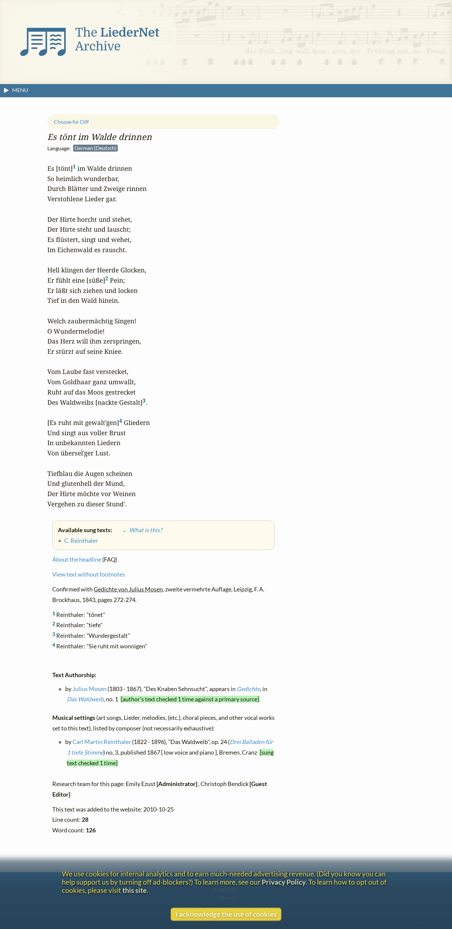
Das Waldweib (85, 699)
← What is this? (137, 530)
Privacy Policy (284, 882)
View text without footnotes (88, 574)
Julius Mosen (89, 688)
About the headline (76, 559)
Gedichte (248, 688)
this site (134, 890)
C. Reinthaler (81, 540)
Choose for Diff (71, 121)
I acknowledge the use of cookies (226, 914)
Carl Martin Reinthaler (101, 742)
